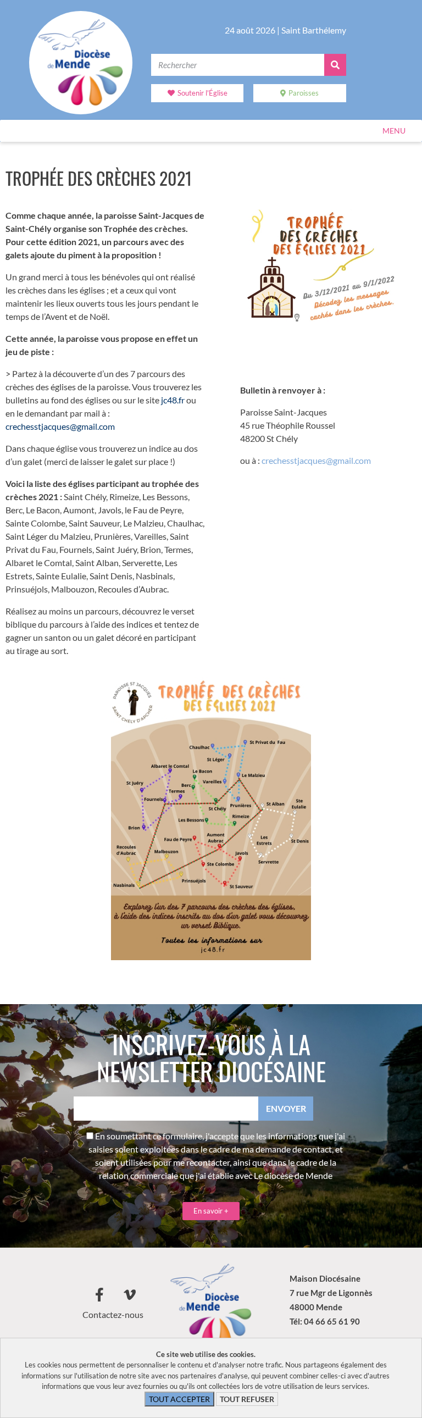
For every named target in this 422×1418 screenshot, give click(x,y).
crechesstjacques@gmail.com (316, 460)
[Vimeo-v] (129, 1294)
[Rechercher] (335, 65)
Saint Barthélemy (313, 30)
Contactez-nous (112, 1314)
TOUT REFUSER (247, 1399)
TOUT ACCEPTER (179, 1399)
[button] (394, 131)
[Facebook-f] (99, 1294)
